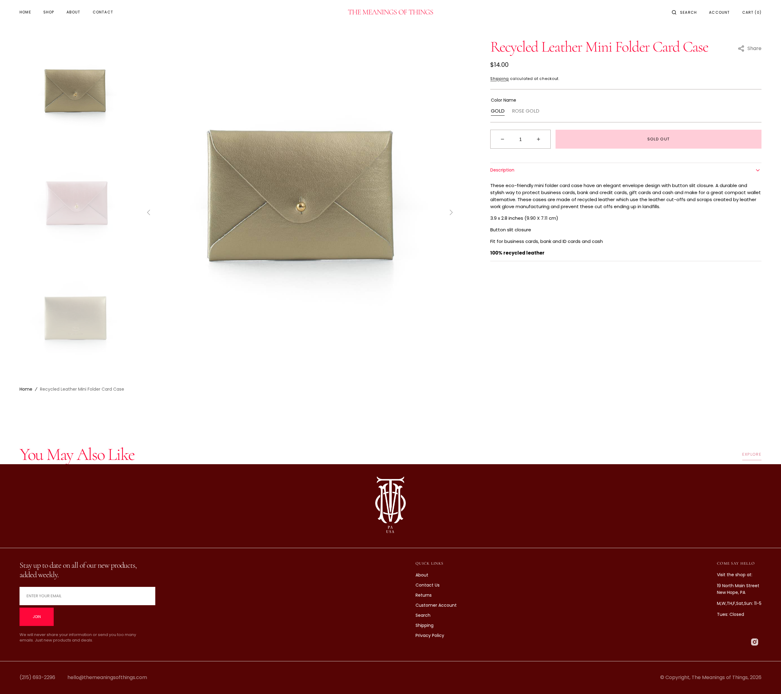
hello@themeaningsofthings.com (107, 677)
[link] (390, 506)
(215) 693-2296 (37, 677)
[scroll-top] (767, 680)
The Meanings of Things (720, 677)
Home (26, 389)
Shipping (499, 78)
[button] (684, 12)
